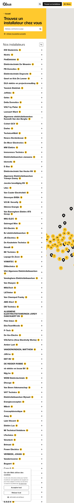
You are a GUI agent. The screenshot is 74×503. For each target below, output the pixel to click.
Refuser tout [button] (16, 493)
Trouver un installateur (52, 4)
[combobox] (21, 29)
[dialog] (16, 485)
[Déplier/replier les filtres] (41, 45)
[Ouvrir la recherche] (40, 4)
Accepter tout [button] (16, 488)
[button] (63, 216)
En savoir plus (22, 483)
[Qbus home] (6, 4)
